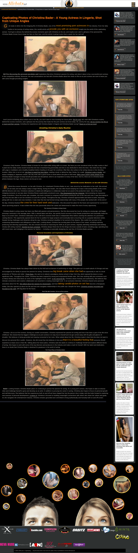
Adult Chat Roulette (60, 7)
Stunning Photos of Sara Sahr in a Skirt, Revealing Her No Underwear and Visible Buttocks (124, 365)
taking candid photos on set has (73, 283)
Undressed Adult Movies (9, 9)
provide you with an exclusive (64, 29)
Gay (133, 4)
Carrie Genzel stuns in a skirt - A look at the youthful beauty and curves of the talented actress (123, 307)
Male (133, 3)
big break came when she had (68, 271)
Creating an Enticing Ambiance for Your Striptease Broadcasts (123, 271)
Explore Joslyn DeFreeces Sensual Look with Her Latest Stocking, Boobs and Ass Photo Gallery (124, 397)
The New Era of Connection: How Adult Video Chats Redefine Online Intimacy (123, 332)
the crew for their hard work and (36, 202)
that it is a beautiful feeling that (78, 340)
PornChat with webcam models (76, 7)
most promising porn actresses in (72, 25)
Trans (133, 6)
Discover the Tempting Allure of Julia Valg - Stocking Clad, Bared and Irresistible (124, 446)
